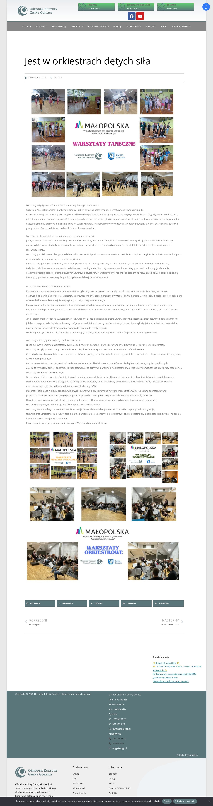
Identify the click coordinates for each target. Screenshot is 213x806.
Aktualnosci (41, 26)
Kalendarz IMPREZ (181, 26)
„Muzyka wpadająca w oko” (165, 677)
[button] (40, 603)
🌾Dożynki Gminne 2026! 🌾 (166, 663)
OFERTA (75, 26)
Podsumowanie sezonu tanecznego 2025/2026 (174, 673)
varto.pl (87, 693)
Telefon (92, 5)
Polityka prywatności (185, 801)
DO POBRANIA (133, 26)
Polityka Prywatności (187, 754)
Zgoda (167, 801)
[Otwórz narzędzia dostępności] (206, 7)
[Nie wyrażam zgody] (209, 801)
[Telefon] (82, 7)
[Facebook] (132, 16)
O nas (25, 26)
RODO (163, 26)
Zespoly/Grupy (59, 26)
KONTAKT (151, 26)
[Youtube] (140, 16)
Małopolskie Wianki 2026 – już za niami (171, 681)
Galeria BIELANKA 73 (98, 26)
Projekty (117, 26)
